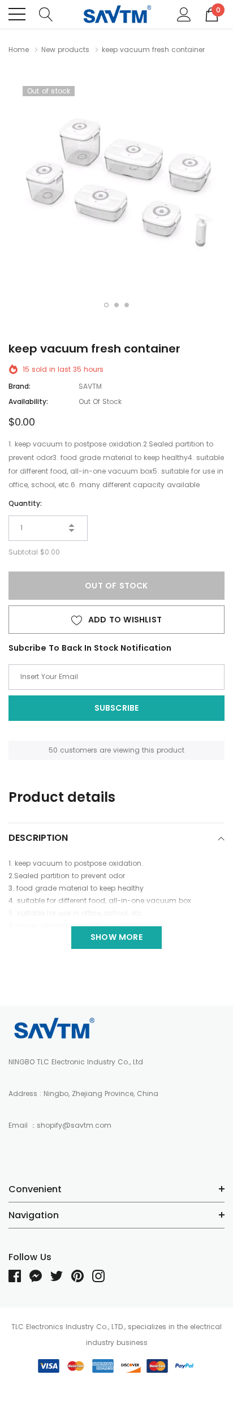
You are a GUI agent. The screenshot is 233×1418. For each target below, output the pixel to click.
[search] (46, 13)
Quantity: (25, 503)
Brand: (19, 386)
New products (65, 49)
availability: (28, 401)
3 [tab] (126, 305)
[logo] (117, 14)
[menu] (16, 14)
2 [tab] (116, 305)
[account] (184, 13)
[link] (53, 1028)
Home (18, 49)
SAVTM (90, 386)
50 (53, 750)
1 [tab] (106, 305)
